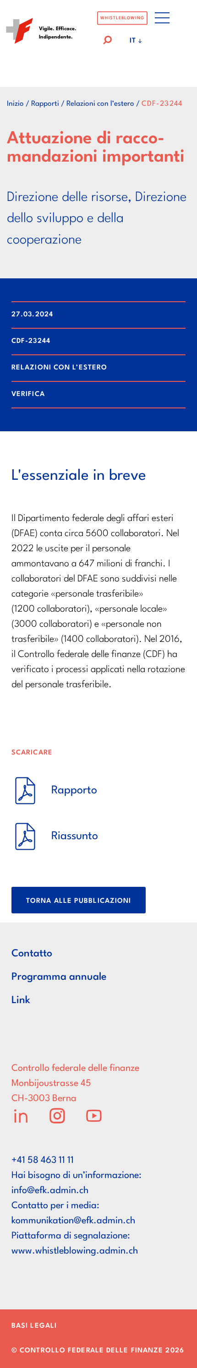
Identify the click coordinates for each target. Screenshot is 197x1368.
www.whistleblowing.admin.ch (74, 1251)
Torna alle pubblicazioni (78, 901)
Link (20, 1000)
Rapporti (45, 104)
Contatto (31, 954)
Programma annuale (59, 977)
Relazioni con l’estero (100, 104)
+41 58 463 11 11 (42, 1160)
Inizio (15, 104)
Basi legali (34, 1326)
